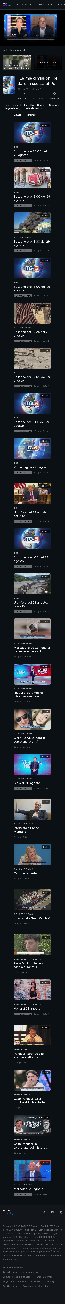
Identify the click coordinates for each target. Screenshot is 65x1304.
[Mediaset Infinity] (7, 5)
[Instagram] (52, 1212)
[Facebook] (44, 1212)
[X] (60, 1212)
